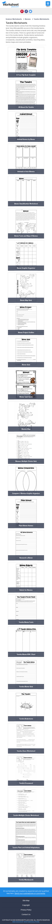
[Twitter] (30, 11)
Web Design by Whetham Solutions (25, 922)
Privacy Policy (26, 910)
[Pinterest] (22, 11)
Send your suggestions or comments (30, 893)
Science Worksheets (14, 19)
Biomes (28, 19)
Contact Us (26, 914)
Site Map (26, 900)
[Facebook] (26, 11)
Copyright (26, 905)
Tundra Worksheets (41, 19)
